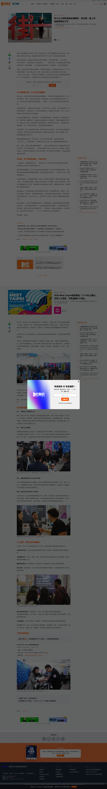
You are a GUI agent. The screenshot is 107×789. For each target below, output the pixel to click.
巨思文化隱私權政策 (67, 403)
